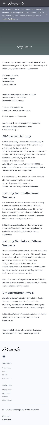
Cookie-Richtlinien (8, 19)
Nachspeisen (7, 378)
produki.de (35, 333)
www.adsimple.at (13, 126)
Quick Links (7, 385)
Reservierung (7, 400)
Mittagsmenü (7, 390)
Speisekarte (7, 363)
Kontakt (5, 397)
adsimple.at (10, 333)
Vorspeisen (6, 368)
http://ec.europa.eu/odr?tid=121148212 (23, 164)
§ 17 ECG (35, 257)
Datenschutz (7, 420)
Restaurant (6, 393)
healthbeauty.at (11, 129)
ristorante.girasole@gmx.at (19, 110)
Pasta (4, 371)
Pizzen (4, 375)
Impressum (6, 416)
